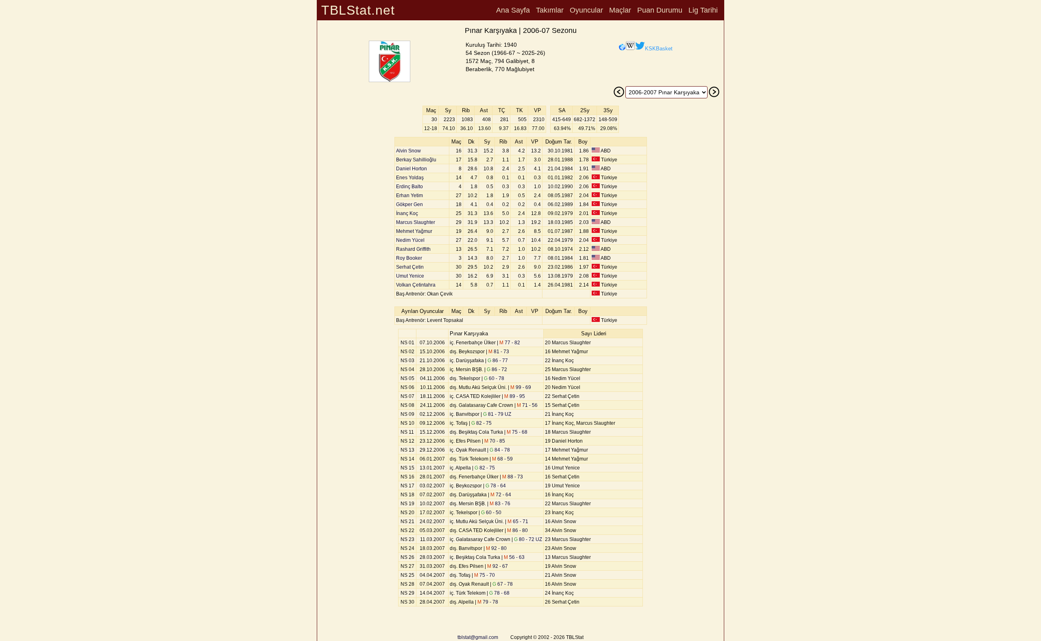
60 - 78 (494, 378)
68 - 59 (502, 459)
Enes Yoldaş (410, 177)
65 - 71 (517, 521)
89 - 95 (514, 396)
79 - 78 (487, 602)
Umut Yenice (410, 276)
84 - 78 (500, 450)
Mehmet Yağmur (414, 231)
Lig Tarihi (703, 10)
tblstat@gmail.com (477, 637)
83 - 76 (500, 503)
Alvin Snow (408, 151)
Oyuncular (586, 10)
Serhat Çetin (410, 267)
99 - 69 (520, 387)
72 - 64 (500, 495)
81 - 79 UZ (497, 414)
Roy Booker (409, 258)
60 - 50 (491, 512)
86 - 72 (497, 369)
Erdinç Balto (409, 186)
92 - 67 (497, 566)
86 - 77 (498, 360)
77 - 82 (509, 342)
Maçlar (620, 10)
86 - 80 (517, 530)
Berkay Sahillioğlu (416, 160)
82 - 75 (481, 423)
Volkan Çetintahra (416, 285)
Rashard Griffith (413, 249)
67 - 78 (502, 584)
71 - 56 (527, 405)
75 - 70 (484, 575)
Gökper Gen (409, 204)
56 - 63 (514, 557)
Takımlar (550, 10)
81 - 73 (498, 351)
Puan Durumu (659, 10)
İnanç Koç (407, 213)
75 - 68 (517, 432)
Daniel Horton (411, 169)
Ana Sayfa (513, 10)
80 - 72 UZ (528, 539)
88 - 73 (512, 477)
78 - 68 (499, 593)
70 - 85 (494, 441)
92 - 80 (496, 548)
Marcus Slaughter (415, 222)
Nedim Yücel (410, 240)
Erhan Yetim (409, 195)
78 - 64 (496, 486)
